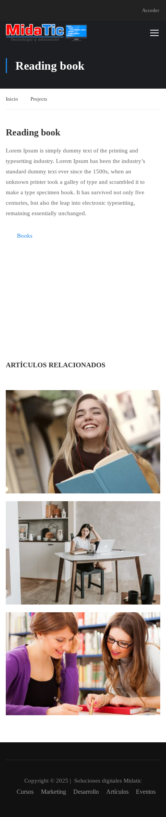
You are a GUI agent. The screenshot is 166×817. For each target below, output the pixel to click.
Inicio (12, 99)
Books (24, 236)
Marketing (53, 791)
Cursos (25, 791)
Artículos (117, 791)
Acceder (150, 10)
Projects (38, 99)
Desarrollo (86, 791)
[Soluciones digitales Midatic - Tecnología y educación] (47, 32)
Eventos (146, 791)
